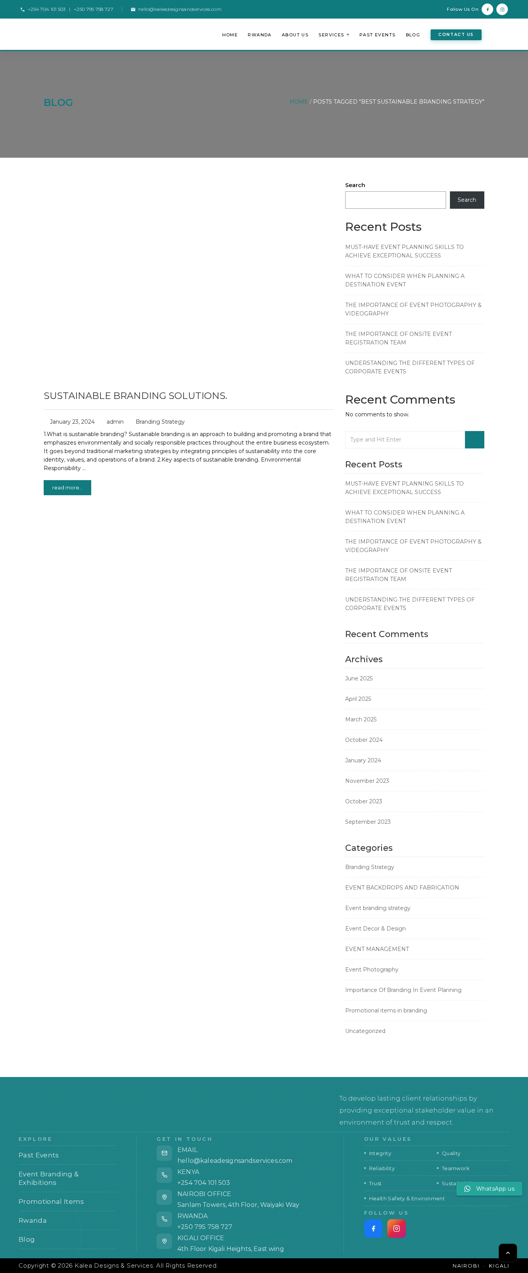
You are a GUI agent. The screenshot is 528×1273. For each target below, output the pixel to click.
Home (230, 34)
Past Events (377, 34)
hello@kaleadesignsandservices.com (179, 9)
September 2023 (368, 821)
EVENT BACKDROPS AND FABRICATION (402, 887)
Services (331, 34)
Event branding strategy (377, 908)
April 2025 (358, 698)
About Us (295, 34)
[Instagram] (502, 9)
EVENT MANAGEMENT (377, 949)
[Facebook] (487, 9)
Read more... (67, 487)
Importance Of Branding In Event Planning (403, 990)
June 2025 (359, 678)
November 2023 (367, 780)
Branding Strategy (160, 421)
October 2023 (363, 801)
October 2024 (364, 739)
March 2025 (360, 719)
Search (355, 185)
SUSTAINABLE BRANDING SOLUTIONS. (135, 395)
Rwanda (260, 34)
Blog (413, 34)
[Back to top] (508, 1253)
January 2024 (363, 760)
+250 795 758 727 (205, 1226)
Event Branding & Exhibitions (66, 1178)
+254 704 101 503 (203, 1182)
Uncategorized (365, 1031)
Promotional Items (66, 1201)
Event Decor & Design (375, 928)
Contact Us (456, 34)
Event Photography (372, 969)
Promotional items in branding (386, 1010)
